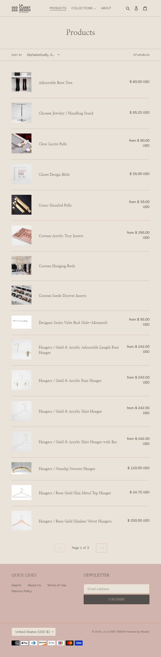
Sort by (17, 55)
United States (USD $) (33, 632)
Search (16, 585)
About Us (34, 585)
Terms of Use (56, 585)
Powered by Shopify (137, 631)
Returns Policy (22, 591)
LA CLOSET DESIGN (114, 631)
